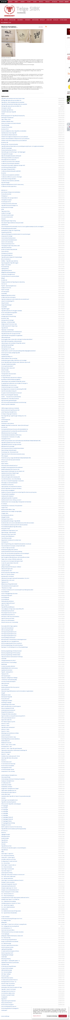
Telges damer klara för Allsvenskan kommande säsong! (12, 454)
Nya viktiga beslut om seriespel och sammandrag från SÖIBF (13, 389)
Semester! (3, 798)
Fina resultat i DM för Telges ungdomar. (9, 626)
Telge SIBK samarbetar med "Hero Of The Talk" (11, 442)
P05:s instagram (4, 456)
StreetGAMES (4, 293)
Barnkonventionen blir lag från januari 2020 (10, 410)
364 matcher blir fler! (5, 836)
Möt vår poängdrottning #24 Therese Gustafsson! (11, 643)
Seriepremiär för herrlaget (6, 236)
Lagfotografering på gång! (6, 949)
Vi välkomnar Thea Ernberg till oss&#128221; (10, 163)
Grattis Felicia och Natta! (6, 784)
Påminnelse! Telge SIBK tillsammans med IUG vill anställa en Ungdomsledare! (17, 691)
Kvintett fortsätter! (5, 838)
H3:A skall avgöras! (5, 291)
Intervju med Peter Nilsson (6, 1002)
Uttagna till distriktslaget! (6, 305)
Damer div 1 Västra (5, 723)
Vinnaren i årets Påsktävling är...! (8, 536)
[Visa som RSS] (46, 26)
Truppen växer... (4, 507)
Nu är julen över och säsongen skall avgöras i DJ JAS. (12, 561)
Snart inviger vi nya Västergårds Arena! (9, 800)
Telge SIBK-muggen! (5, 308)
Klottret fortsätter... (9, 27)
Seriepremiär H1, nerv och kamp (8, 771)
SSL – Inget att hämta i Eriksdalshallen (9, 912)
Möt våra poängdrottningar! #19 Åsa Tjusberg (10, 652)
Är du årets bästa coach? (6, 761)
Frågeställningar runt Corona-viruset (8, 385)
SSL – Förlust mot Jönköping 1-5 (7, 895)
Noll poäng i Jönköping (6, 958)
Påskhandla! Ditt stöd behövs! (7, 601)
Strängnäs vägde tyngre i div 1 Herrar (9, 888)
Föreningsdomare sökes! (6, 767)
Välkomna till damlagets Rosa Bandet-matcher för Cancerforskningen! (15, 234)
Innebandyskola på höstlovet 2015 (8, 886)
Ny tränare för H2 (5, 129)
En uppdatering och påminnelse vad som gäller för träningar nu (14, 383)
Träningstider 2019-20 (5, 438)
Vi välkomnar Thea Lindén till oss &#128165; (10, 180)
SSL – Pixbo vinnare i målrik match (8, 876)
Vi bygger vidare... (5, 513)
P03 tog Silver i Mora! (5, 528)
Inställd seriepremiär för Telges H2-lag (9, 326)
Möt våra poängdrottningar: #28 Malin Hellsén (10, 654)
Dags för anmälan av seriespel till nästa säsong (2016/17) (13, 716)
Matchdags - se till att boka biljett (8, 322)
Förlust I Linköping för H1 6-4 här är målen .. (10, 891)
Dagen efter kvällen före (6, 719)
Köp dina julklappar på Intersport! (8, 637)
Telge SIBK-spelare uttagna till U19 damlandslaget (11, 257)
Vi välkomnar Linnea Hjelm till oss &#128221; (10, 175)
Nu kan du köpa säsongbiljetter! (8, 490)
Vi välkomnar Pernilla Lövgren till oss (8, 186)
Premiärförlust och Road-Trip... (7, 484)
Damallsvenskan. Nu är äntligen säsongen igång (11, 511)
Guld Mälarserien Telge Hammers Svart (9, 530)
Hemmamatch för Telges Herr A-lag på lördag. (10, 230)
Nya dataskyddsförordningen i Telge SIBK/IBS (10, 521)
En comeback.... (4, 503)
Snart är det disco (5, 251)
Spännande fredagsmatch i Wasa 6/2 (9, 884)
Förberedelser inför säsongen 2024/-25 (9, 197)
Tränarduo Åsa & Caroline (6, 127)
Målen (2, 851)
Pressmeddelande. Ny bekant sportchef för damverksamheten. (14, 524)
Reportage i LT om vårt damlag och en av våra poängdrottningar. (14, 647)
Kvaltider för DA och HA (6, 287)
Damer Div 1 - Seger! (5, 754)
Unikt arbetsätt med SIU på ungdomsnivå (9, 586)
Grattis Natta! (4, 956)
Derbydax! (3, 218)
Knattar (41, 1)
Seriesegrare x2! (4, 542)
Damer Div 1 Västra (5, 731)
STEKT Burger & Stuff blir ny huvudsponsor (10, 157)
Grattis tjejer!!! (4, 1010)
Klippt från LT (4, 998)
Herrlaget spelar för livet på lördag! (8, 316)
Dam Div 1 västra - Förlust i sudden (8, 744)
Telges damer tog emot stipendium (8, 1000)
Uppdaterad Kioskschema (6, 670)
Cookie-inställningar (5, 1016)
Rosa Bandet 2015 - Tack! (6, 746)
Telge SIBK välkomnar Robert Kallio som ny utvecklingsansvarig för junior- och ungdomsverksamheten (22, 146)
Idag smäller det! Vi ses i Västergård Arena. (10, 641)
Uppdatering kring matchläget (7, 345)
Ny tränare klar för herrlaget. (7, 207)
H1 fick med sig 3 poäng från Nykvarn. (9, 939)
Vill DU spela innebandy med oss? (8, 717)
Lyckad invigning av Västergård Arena (9, 775)
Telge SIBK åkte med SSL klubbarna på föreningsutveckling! (13, 828)
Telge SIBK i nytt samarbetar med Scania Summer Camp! (13, 98)
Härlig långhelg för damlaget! (7, 954)
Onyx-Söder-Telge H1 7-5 (6, 870)
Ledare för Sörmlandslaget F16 (7, 301)
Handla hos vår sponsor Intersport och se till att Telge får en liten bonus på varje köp (19, 492)
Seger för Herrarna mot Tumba (7, 618)
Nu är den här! (4, 427)
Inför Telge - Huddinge (6, 974)
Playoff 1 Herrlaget (5, 289)
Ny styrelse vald (4, 142)
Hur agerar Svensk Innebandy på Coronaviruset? (11, 392)
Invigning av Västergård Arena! (7, 781)
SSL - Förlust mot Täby (5, 937)
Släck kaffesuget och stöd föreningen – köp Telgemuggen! (13, 152)
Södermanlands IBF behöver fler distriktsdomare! (11, 331)
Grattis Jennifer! (4, 909)
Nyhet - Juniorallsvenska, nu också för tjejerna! (11, 706)
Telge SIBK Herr (4, 842)
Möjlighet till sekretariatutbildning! (8, 272)
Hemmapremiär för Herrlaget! (7, 320)
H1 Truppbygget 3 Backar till (7, 817)
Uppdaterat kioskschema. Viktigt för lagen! (10, 473)
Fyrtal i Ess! (3, 832)
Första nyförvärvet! (5, 698)
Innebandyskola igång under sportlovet (9, 549)
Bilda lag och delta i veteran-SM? (8, 368)
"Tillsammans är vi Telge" (6, 587)
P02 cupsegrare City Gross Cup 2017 (8, 612)
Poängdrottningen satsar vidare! (8, 704)
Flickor (34, 1)
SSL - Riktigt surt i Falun (6, 920)
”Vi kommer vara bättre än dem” (8, 985)
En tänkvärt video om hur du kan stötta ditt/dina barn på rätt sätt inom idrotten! (17, 522)
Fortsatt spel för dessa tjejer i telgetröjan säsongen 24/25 (13, 165)
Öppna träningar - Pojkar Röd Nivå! (8, 532)
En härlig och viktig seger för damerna (9, 413)
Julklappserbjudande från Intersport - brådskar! (11, 566)
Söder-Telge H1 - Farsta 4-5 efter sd (8, 865)
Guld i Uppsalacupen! (5, 675)
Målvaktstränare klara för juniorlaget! (9, 433)
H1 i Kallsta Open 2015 (6, 782)
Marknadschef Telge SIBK (6, 696)
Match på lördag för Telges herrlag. (8, 220)
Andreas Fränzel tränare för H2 (7, 243)
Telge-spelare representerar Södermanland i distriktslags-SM (14, 750)
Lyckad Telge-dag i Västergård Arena (9, 412)
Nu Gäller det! (4, 280)
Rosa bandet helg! (5, 266)
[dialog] (50, 1012)
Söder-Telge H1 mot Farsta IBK (7, 868)
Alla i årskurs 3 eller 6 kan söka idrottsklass (10, 616)
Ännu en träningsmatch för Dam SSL (8, 1006)
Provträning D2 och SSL (6, 201)
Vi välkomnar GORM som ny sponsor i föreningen (11, 176)
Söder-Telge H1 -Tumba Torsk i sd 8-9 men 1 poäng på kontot (13, 924)
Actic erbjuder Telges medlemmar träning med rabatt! (12, 222)
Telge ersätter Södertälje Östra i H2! (8, 790)
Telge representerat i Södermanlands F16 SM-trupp (12, 656)
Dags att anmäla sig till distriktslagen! (9, 400)
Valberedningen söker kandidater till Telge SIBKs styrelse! (13, 343)
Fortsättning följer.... (5, 354)
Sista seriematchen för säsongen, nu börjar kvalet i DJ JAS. (13, 545)
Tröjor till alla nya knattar (6, 538)
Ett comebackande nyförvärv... (7, 515)
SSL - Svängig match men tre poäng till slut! (10, 926)
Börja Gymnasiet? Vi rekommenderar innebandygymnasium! (13, 639)
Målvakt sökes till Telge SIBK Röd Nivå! (9, 584)
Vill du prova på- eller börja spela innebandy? (10, 459)
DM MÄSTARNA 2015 (5, 740)
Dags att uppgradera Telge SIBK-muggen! (9, 262)
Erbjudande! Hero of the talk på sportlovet (10, 398)
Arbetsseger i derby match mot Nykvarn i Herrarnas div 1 (13, 874)
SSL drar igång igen (5, 933)
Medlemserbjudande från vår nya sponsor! (10, 687)
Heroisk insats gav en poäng (7, 947)
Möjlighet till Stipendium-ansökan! (8, 295)
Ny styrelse (3, 173)
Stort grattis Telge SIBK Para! (7, 110)
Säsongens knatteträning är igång (8, 364)
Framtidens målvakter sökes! (7, 121)
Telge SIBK (4, 1)
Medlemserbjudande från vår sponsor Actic (10, 469)
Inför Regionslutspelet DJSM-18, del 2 (8, 633)
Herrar (10, 1)
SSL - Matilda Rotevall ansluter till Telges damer (11, 911)
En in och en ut (4, 830)
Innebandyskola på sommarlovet (8, 710)
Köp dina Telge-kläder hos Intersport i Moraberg (11, 488)
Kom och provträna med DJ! (7, 217)
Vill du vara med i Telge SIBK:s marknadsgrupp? (11, 803)
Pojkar (28, 1)
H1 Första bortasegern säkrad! (7, 769)
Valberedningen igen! (5, 337)
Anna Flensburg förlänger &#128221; (8, 167)
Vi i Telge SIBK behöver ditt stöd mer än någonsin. (11, 377)
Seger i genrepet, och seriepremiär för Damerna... (11, 486)
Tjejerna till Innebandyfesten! (7, 628)
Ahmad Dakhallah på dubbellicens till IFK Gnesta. (11, 435)
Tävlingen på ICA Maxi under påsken (8, 714)
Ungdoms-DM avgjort (5, 565)
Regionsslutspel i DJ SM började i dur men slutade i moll (12, 471)
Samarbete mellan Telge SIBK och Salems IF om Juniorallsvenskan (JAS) (15, 796)
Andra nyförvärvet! (5, 689)
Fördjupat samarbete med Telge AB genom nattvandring (13, 282)
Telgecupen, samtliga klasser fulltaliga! (9, 677)
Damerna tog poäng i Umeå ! (7, 953)
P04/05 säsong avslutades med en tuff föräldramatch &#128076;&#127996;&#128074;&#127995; (21, 440)
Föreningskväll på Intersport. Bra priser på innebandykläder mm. (14, 429)
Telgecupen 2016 (4, 673)
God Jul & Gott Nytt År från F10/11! (8, 475)
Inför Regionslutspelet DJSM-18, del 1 (8, 635)
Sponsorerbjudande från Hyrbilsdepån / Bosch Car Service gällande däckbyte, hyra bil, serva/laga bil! (22, 226)
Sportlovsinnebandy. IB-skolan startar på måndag (11, 551)
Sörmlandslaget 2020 (5, 419)
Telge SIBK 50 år (4, 327)
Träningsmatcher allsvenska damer (8, 373)
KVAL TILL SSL (4, 283)
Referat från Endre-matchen (7, 977)
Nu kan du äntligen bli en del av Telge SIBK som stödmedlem (13, 131)
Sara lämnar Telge (5, 964)
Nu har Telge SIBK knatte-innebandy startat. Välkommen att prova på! (15, 362)
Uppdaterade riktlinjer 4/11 (7, 356)
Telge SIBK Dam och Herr (6, 846)
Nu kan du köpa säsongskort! (7, 1004)
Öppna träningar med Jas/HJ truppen (8, 450)
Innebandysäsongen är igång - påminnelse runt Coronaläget (13, 360)
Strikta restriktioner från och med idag (9, 358)
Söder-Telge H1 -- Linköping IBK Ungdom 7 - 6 (10, 960)
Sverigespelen (4, 997)
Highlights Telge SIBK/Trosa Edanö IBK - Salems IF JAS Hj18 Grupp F (15, 425)
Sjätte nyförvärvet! (5, 683)
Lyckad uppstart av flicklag (6, 872)
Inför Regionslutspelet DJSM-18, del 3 (8, 631)
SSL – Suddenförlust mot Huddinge (8, 901)
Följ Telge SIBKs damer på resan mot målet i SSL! (11, 100)
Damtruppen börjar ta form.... (7, 519)
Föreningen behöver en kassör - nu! (8, 981)
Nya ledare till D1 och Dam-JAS (7, 576)
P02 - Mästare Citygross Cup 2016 (8, 721)
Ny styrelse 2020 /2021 (6, 375)
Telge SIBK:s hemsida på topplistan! (8, 802)
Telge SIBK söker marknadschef (8, 727)
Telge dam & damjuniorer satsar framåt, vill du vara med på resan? (15, 299)
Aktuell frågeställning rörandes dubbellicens (10, 738)
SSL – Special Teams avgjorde (7, 905)
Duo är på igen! (4, 807)
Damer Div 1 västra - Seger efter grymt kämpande (11, 748)
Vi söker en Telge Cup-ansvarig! (7, 547)
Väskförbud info (4, 224)
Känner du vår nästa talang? (7, 241)
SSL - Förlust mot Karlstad (6, 867)
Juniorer (22, 1)
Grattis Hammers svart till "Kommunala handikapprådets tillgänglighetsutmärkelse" (18, 350)
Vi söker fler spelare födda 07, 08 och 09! (9, 563)
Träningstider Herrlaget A (6, 199)
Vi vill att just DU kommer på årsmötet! (9, 203)
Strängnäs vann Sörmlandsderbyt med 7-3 (10, 889)
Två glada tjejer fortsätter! (6, 700)
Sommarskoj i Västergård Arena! (8, 274)
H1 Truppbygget (4, 805)
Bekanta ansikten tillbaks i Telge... (8, 509)
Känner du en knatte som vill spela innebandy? (11, 123)
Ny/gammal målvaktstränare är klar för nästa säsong (12, 184)
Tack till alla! (3, 658)
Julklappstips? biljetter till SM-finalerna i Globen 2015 (12, 935)
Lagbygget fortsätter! (5, 834)
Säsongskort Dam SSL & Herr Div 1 (8, 991)
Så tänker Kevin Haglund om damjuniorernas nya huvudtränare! (14, 136)
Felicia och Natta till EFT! (6, 752)
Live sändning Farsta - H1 (6, 928)
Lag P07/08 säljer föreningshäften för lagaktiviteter (11, 335)
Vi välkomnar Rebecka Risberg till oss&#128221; (11, 171)
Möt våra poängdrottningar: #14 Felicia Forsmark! (11, 651)
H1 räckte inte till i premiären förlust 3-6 (9, 979)
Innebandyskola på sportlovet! (7, 610)
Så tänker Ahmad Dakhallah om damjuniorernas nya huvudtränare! (15, 138)
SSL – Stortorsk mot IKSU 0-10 (7, 893)
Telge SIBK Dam (4, 840)
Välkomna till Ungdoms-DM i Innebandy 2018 (10, 477)
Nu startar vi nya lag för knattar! (7, 995)
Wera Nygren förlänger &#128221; (8, 169)
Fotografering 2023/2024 (6, 232)
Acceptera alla (63, 1016)
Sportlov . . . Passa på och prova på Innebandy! (11, 396)
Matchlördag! (4, 664)
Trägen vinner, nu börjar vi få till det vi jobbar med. (11, 559)
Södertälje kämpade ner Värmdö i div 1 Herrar (10, 903)
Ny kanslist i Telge (5, 318)
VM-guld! (3, 693)
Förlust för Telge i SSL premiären (8, 983)
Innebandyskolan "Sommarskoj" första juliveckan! (11, 505)
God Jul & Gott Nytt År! (5, 735)
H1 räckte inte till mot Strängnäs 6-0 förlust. (10, 951)
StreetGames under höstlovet (7, 423)
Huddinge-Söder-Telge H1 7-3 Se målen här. (10, 899)
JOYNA (2, 209)
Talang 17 (3, 417)
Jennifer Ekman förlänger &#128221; (8, 178)
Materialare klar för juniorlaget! (7, 446)
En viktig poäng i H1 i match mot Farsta (9, 861)
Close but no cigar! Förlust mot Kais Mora (9, 945)
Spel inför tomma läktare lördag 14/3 (8, 391)
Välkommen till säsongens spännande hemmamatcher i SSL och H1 (15, 578)
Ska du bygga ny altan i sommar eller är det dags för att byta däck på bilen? (16, 339)
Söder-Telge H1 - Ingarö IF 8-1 (7, 853)
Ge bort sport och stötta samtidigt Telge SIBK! (10, 352)
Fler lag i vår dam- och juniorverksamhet (9, 144)
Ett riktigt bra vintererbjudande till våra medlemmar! (12, 467)
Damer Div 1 (3, 759)
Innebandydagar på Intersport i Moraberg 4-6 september (13, 779)
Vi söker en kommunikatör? (7, 314)
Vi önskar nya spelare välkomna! (8, 666)
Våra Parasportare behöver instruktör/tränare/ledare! (12, 448)
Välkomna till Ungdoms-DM (6, 568)
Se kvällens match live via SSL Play (8, 859)
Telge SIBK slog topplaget (6, 148)
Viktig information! (5, 303)
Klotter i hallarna (4, 463)
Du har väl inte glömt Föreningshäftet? (9, 312)
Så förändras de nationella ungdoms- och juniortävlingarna (13, 847)
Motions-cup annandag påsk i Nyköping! (9, 394)
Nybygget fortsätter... (5, 517)
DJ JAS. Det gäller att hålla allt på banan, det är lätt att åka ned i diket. (15, 557)
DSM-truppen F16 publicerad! (7, 117)
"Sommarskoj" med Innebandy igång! (9, 679)
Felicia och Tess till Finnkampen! (7, 620)
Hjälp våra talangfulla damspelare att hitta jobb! (11, 155)
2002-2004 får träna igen (6, 347)
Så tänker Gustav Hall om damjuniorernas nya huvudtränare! (14, 140)
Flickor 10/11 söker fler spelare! (7, 574)
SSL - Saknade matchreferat (7, 878)
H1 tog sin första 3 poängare (7, 968)
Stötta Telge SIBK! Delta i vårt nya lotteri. (9, 758)
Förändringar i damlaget (6, 702)
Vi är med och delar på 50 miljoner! (8, 681)
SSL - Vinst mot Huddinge (6, 972)
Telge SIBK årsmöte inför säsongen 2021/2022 (10, 333)
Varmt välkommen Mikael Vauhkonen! (9, 134)
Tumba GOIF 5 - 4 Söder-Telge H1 (8, 857)
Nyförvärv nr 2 (4, 190)
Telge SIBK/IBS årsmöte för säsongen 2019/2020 (11, 444)
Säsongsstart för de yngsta (7, 154)
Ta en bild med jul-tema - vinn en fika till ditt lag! (11, 478)
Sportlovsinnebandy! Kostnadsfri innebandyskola (11, 555)
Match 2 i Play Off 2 (5, 605)
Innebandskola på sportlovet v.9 (8, 614)
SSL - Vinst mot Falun (5, 863)
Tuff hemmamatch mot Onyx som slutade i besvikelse (12, 932)
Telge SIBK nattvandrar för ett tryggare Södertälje (11, 310)
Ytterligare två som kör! (6, 824)
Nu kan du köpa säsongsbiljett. (7, 765)
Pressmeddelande (5, 591)
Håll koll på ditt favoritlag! (6, 970)
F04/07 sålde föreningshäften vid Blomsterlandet (11, 341)
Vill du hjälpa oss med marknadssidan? (9, 482)
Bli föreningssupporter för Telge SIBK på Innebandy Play (13, 115)
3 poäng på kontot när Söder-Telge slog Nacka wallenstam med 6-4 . (15, 897)
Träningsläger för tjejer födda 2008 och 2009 (10, 245)
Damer (16, 1)
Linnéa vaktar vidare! (5, 794)
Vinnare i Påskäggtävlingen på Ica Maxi (9, 593)
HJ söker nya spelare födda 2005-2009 (9, 249)
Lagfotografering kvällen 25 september (9, 498)
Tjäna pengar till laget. (5, 777)
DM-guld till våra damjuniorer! (7, 712)
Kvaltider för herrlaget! (6, 213)
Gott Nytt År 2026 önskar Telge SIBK (8, 111)
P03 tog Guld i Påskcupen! (6, 595)
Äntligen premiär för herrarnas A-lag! (9, 324)
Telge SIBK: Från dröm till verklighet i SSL (9, 205)
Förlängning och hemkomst (7, 253)
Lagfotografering (4, 268)
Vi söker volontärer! (5, 916)
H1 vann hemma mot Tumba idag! (8, 763)
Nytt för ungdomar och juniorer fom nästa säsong (11, 826)
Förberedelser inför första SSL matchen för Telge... (11, 987)
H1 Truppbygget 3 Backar (6, 821)
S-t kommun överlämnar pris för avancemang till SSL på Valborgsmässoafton (17, 589)
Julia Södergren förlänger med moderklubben (10, 192)
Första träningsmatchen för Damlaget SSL (10, 1008)
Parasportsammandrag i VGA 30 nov (8, 150)
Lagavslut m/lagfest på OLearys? (8, 603)
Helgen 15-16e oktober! (6, 264)
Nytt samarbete (4, 421)
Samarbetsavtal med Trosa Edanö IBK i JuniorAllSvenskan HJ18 (14, 431)
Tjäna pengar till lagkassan (7, 255)
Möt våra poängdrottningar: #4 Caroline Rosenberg (11, 645)
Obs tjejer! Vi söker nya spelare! (8, 882)
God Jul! (3, 113)
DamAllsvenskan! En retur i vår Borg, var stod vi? (11, 500)
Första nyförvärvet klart (6, 194)
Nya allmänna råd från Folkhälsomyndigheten (10, 379)
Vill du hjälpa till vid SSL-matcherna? (8, 159)
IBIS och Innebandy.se (6, 259)
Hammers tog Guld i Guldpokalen (8, 404)
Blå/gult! (3, 278)
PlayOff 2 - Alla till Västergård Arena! (8, 285)
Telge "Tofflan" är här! (6, 119)
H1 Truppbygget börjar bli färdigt (8, 823)
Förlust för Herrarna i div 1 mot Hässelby (9, 622)
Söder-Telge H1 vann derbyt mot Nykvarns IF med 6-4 (12, 880)
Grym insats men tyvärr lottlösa (7, 930)
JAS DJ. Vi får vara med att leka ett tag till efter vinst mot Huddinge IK (15, 553)
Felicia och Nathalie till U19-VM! (7, 708)
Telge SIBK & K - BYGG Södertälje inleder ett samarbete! (12, 102)
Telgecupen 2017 (4, 582)
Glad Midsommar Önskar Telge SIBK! (8, 132)
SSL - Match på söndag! (6, 943)
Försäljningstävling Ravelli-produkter (8, 228)
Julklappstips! (4, 922)
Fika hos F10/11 (4, 461)
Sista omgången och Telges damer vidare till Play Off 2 (12, 608)
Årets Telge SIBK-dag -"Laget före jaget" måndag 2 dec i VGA (13, 415)
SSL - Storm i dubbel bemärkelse (8, 907)
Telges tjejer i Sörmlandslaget (7, 329)
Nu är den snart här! (5, 371)
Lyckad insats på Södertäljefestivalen (9, 240)
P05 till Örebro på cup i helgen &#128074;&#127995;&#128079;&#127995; (16, 457)
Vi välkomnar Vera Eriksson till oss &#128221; (10, 161)
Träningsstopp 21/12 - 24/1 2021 (7, 348)
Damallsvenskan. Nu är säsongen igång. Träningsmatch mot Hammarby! (16, 501)
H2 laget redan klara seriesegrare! (8, 297)
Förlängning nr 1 (4, 196)
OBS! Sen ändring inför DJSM (7, 630)
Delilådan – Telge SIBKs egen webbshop (9, 261)
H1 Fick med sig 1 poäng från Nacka (8, 966)
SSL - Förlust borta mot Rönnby (7, 855)
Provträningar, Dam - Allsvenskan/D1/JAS (9, 452)
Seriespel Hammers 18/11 (6, 570)
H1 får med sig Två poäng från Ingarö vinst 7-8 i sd (11, 918)
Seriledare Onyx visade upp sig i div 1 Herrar (10, 756)
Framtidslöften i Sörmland (6, 786)
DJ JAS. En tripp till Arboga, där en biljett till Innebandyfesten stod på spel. (16, 543)
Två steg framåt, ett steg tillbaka (8, 494)
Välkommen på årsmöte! (6, 247)
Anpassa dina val (36, 1015)
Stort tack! (3, 844)
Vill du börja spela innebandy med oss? (9, 465)
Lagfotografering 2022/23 (6, 270)
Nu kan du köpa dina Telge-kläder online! (9, 572)
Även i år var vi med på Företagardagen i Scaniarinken (12, 480)
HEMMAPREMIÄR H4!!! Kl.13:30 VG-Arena (9, 668)
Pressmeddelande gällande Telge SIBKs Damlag (11, 526)
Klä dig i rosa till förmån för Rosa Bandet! (9, 941)
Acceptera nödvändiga (52, 1016)
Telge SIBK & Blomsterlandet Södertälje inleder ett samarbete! (14, 104)
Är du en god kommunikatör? (7, 366)
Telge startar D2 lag (5, 211)
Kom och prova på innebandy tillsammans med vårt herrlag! (13, 402)
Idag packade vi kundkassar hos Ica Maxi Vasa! (11, 540)
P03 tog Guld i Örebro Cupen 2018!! (8, 534)
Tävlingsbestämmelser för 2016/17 (8, 660)
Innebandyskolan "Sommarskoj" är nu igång (10, 436)
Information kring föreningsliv (7, 215)
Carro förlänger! (4, 685)
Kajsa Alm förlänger (5, 182)
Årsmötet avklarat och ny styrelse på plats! (10, 276)
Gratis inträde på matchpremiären (8, 238)
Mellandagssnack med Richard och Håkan (10, 733)
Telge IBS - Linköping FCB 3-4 (7, 672)
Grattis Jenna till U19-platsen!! (7, 496)
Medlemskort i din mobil (6, 742)
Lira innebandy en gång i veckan (8, 993)
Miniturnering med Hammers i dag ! (8, 737)
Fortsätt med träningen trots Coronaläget (9, 387)
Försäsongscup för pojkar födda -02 (8, 792)
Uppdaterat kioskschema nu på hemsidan (10, 962)
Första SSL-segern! (5, 976)
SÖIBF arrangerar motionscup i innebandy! (10, 408)
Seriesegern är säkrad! (6, 108)
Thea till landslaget (5, 125)
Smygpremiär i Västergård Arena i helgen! (10, 788)
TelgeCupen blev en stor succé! (7, 580)
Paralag (47, 1)
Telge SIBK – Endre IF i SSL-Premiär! (8, 989)
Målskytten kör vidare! (6, 694)
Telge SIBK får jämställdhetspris (7, 607)
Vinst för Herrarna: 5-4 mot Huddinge (9, 662)
